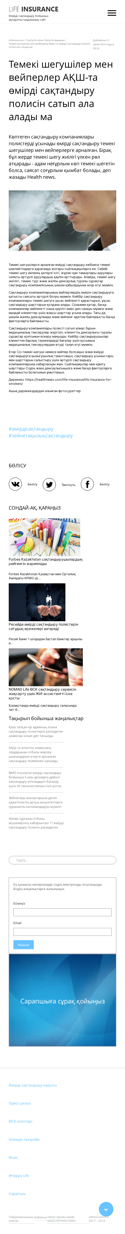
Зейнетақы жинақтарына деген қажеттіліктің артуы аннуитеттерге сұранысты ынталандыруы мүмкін (36, 802)
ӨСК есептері (20, 1121)
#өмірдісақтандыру (31, 428)
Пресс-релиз (20, 1103)
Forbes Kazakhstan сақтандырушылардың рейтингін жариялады (46, 561)
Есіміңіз (19, 903)
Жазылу (23, 944)
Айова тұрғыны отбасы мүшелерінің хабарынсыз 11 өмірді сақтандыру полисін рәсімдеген (36, 822)
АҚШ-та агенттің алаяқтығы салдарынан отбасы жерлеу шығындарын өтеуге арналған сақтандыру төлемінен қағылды (33, 754)
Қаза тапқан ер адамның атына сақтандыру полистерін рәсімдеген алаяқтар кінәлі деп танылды (36, 731)
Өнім (13, 1157)
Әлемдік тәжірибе (24, 1139)
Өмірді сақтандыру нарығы (33, 1085)
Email (17, 923)
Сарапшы (17, 1193)
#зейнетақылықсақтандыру (41, 435)
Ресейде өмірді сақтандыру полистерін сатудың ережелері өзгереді (43, 626)
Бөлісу (33, 484)
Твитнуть (69, 484)
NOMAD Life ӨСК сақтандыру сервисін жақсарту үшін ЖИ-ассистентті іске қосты (42, 693)
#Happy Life (19, 1175)
